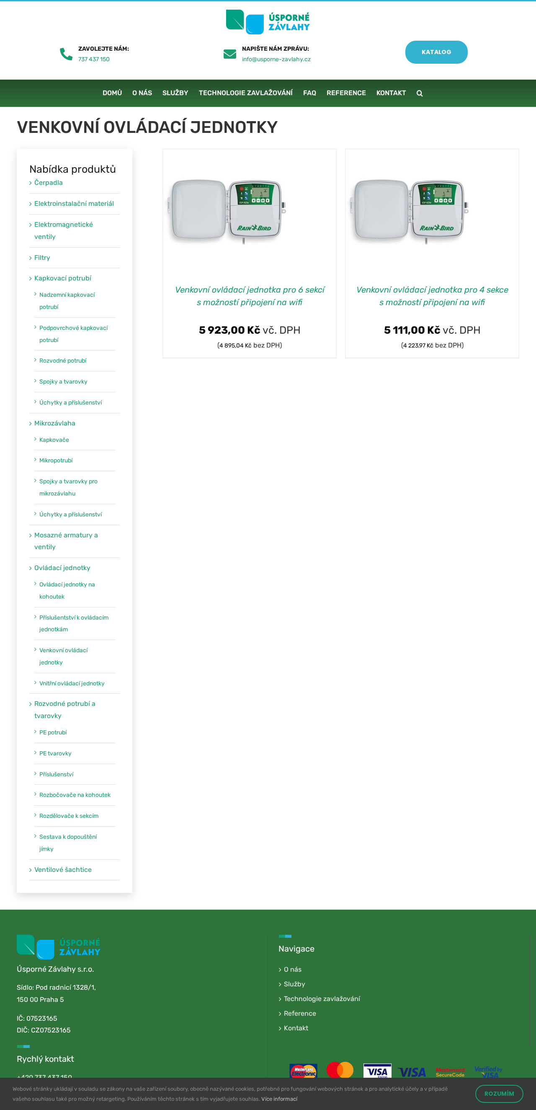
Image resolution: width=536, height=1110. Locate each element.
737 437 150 (94, 59)
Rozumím (499, 1093)
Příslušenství (56, 774)
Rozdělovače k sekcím (68, 816)
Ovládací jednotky (62, 568)
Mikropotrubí (55, 460)
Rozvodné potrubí (62, 360)
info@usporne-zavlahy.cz (276, 59)
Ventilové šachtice (63, 870)
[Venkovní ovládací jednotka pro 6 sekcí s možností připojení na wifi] (226, 155)
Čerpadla (48, 183)
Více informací (279, 1099)
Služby (294, 984)
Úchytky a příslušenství (70, 402)
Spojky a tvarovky (63, 381)
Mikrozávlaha (54, 423)
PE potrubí (53, 732)
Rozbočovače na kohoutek (75, 795)
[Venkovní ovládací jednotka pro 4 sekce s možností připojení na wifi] (408, 155)
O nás (293, 969)
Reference (300, 1013)
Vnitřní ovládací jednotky (72, 683)
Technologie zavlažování (322, 999)
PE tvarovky (55, 753)
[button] (420, 93)
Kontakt (296, 1028)
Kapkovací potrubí (62, 278)
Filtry (42, 258)
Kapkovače (54, 439)
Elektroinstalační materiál (74, 203)
